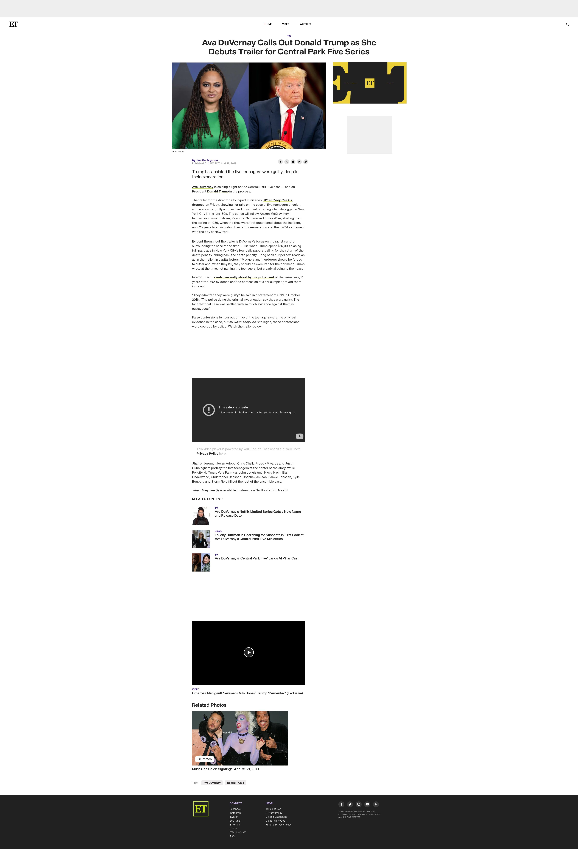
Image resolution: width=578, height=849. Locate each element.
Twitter (234, 817)
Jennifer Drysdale (207, 160)
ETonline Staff (238, 832)
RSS (232, 836)
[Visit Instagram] (359, 805)
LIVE (269, 24)
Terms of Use (273, 809)
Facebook (235, 809)
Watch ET (306, 24)
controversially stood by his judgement (244, 277)
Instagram (235, 813)
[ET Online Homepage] (13, 24)
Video (285, 24)
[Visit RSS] (376, 805)
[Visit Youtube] (367, 804)
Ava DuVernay (202, 187)
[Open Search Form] (567, 25)
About (233, 828)
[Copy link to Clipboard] (305, 162)
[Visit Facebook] (341, 805)
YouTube (235, 821)
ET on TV (235, 825)
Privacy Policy (207, 453)
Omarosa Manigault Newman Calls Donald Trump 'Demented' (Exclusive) (247, 693)
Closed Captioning (276, 817)
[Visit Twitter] (350, 805)
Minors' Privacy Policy (279, 825)
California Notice (275, 821)
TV (289, 36)
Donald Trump (218, 191)
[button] (249, 652)
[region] (370, 83)
